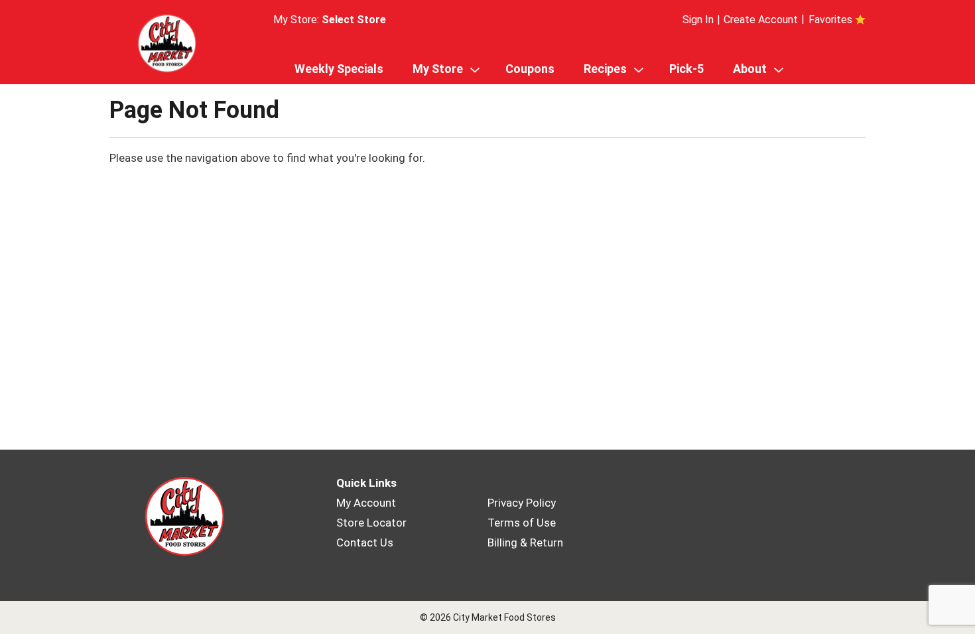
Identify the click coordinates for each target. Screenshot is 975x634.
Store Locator (371, 522)
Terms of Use (521, 522)
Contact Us (364, 542)
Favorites (830, 19)
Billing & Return (525, 542)
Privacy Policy (521, 502)
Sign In (698, 19)
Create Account (761, 19)
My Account (366, 502)
